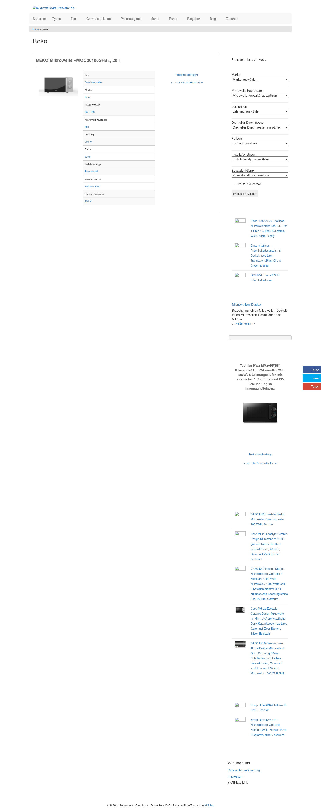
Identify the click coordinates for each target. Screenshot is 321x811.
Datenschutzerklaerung (244, 770)
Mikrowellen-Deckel (246, 304)
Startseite (39, 18)
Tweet (315, 378)
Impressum (235, 776)
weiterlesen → (245, 323)
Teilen (315, 370)
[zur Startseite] (86, 7)
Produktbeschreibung (187, 74)
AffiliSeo (209, 805)
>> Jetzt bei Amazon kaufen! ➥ (260, 463)
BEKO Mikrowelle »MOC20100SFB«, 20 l (78, 60)
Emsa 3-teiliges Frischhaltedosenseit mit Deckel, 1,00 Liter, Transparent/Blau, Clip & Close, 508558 (266, 255)
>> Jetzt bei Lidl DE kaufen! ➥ (187, 82)
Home (35, 29)
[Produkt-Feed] (230, 793)
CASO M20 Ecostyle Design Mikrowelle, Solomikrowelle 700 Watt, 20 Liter (268, 519)
